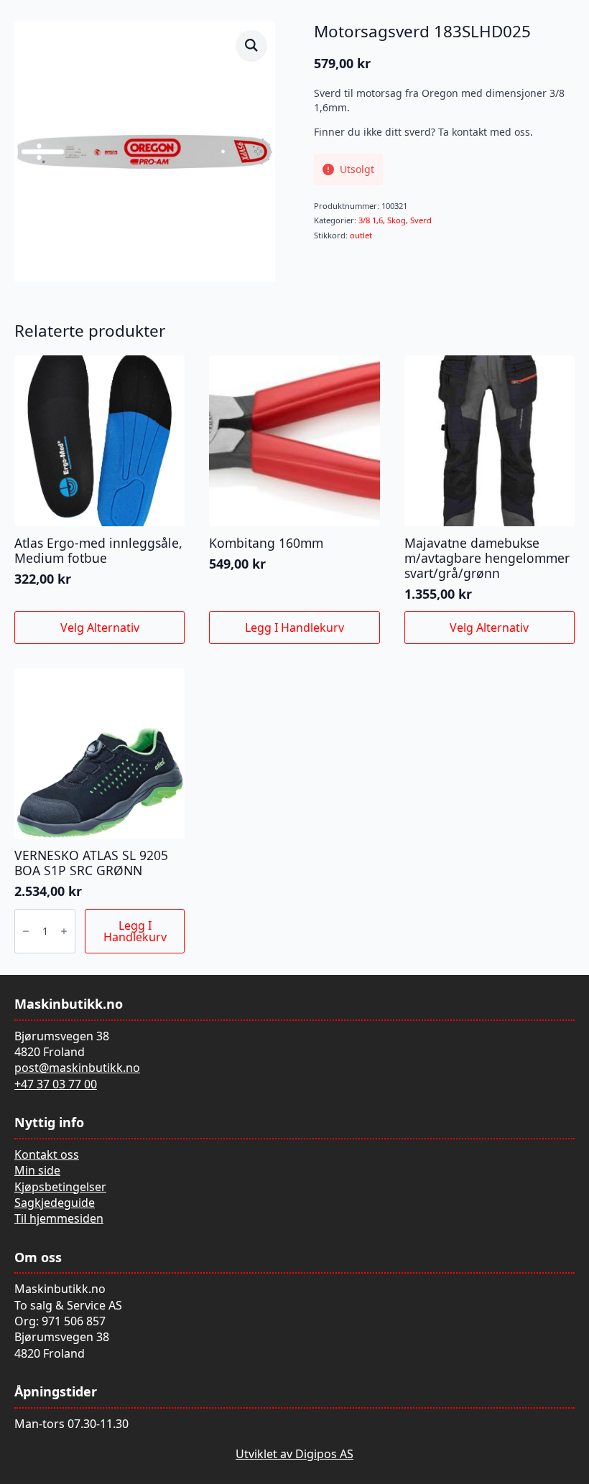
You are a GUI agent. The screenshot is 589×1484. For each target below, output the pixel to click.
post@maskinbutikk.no (77, 1067)
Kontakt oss (46, 1154)
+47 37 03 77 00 (55, 1084)
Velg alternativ (99, 627)
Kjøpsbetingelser (60, 1187)
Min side (37, 1170)
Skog (396, 220)
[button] (251, 45)
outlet (361, 235)
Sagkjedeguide (54, 1202)
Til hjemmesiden (58, 1218)
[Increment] (64, 931)
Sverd (421, 220)
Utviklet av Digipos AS (294, 1454)
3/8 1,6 (370, 220)
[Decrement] (26, 931)
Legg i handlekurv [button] (294, 627)
